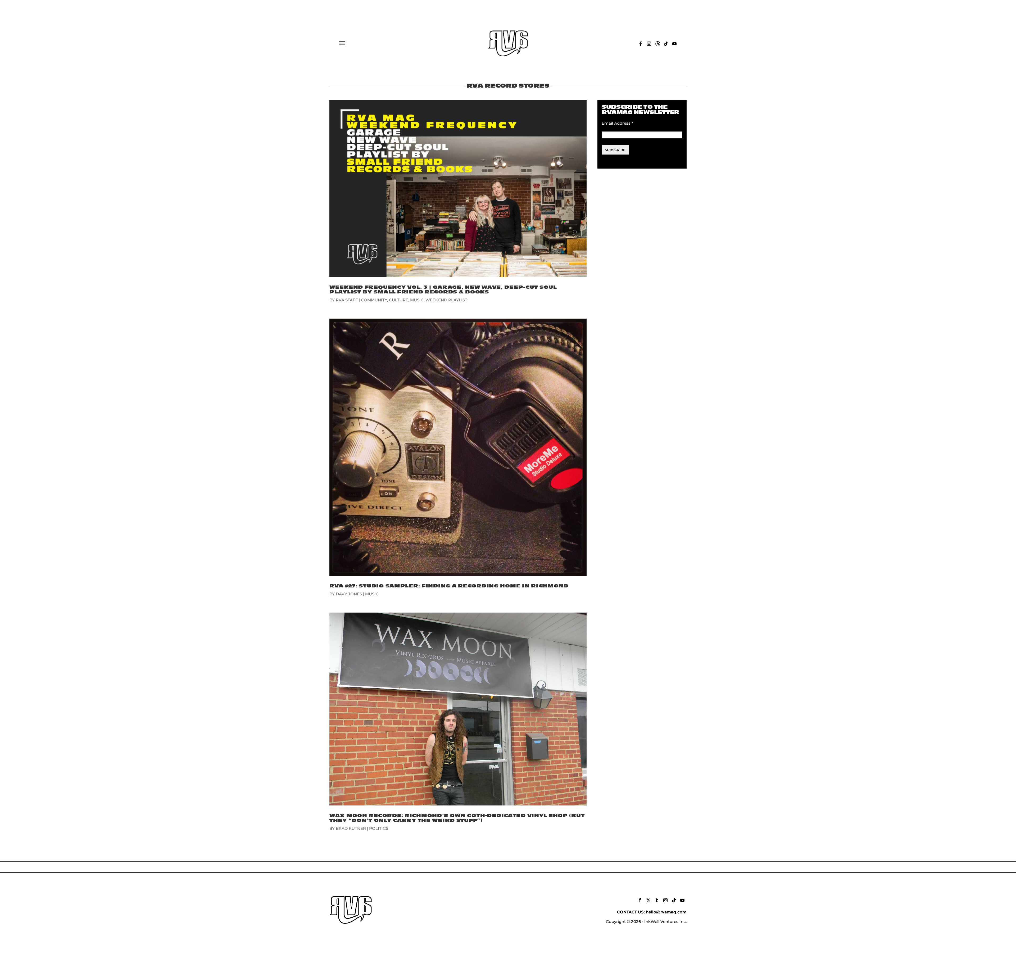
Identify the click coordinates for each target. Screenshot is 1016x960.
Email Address (617, 123)
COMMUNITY (374, 299)
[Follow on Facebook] (640, 43)
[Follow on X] (648, 900)
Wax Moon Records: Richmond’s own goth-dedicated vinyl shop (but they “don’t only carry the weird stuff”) (456, 818)
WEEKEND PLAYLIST (446, 299)
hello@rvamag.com (666, 911)
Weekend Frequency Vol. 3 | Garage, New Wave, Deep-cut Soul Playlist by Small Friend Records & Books (443, 289)
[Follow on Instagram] (649, 43)
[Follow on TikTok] (666, 43)
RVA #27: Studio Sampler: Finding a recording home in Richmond (449, 586)
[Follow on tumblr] (657, 900)
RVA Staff (347, 299)
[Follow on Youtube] (674, 43)
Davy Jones (349, 593)
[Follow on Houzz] (657, 43)
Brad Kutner (351, 828)
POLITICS (378, 828)
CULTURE (398, 299)
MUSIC (417, 299)
